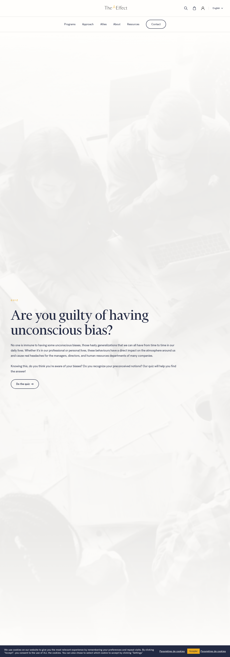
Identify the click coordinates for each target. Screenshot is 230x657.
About (116, 24)
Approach (88, 24)
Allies (103, 24)
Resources (133, 24)
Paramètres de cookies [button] (172, 651)
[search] (186, 8)
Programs (69, 24)
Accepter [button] (193, 651)
